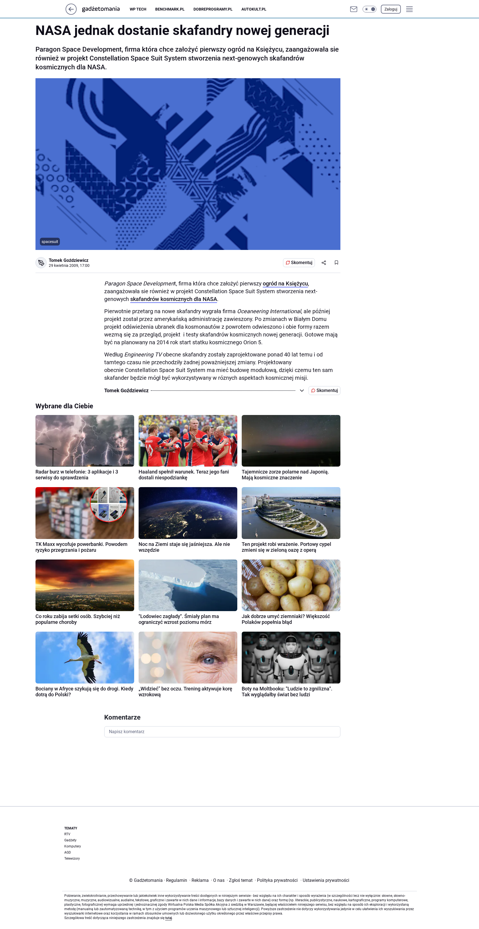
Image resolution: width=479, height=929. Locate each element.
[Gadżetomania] (105, 9)
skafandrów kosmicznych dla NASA (173, 299)
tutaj (168, 918)
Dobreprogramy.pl (213, 9)
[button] (369, 9)
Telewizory (72, 858)
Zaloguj (390, 9)
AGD (67, 852)
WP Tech (138, 9)
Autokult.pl (253, 9)
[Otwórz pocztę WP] (353, 9)
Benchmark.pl (170, 9)
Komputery (72, 846)
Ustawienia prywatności (324, 880)
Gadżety (70, 840)
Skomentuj (301, 262)
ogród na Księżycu (285, 283)
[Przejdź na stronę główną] (71, 13)
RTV (67, 834)
